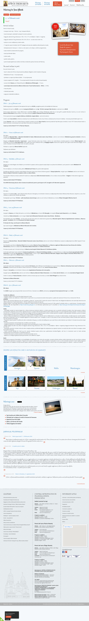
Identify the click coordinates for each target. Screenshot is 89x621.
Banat (75, 388)
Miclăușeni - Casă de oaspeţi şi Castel (12, 513)
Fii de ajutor (6, 532)
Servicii (72, 5)
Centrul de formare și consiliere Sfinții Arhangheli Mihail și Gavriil (17, 522)
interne (5, 383)
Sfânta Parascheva (7, 517)
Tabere (63, 519)
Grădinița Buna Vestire (8, 507)
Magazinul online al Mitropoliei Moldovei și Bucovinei (15, 501)
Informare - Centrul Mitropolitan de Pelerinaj (70, 498)
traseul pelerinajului (15, 14)
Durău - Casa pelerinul (8, 515)
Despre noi (5, 601)
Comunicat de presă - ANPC (68, 502)
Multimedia (80, 5)
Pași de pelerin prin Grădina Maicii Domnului (17, 415)
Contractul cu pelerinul (67, 508)
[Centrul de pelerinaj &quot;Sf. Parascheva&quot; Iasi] (15, 5)
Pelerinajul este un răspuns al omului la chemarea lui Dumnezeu (21, 417)
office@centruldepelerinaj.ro (46, 510)
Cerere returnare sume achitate (69, 500)
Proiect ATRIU (65, 517)
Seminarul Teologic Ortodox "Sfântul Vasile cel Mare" (15, 503)
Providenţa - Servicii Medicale (10, 530)
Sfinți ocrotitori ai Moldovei (9, 519)
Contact (10, 601)
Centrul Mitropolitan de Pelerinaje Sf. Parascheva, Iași (46, 554)
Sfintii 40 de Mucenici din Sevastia (14, 421)
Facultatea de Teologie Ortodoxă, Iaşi (12, 499)
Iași (17, 388)
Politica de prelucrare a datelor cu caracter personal (70, 515)
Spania (36, 368)
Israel (7, 21)
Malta (56, 368)
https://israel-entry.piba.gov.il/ (27, 304)
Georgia (17, 368)
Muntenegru (75, 368)
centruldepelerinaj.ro (80, 601)
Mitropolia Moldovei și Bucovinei (11, 497)
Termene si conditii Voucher (68, 512)
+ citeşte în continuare (38, 412)
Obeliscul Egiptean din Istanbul (13, 424)
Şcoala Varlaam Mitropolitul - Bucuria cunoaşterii (14, 505)
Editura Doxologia (7, 526)
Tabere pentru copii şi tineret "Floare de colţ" (13, 524)
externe (5, 363)
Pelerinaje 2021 (8, 402)
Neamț (36, 388)
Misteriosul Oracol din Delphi (13, 419)
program (6, 14)
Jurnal (66, 5)
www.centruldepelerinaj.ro (46, 511)
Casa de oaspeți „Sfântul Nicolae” (11, 534)
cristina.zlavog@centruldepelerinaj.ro (48, 551)
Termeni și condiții (66, 510)
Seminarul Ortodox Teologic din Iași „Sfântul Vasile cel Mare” (16, 537)
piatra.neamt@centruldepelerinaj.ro (47, 530)
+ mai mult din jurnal (81, 483)
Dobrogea (56, 388)
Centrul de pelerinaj (8, 511)
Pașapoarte (65, 504)
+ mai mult (83, 372)
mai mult (7, 619)
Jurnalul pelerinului (13, 432)
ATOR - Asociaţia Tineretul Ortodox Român (13, 509)
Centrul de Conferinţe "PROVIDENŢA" (12, 528)
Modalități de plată (66, 506)
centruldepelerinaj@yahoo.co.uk (47, 509)
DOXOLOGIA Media (53, 601)
